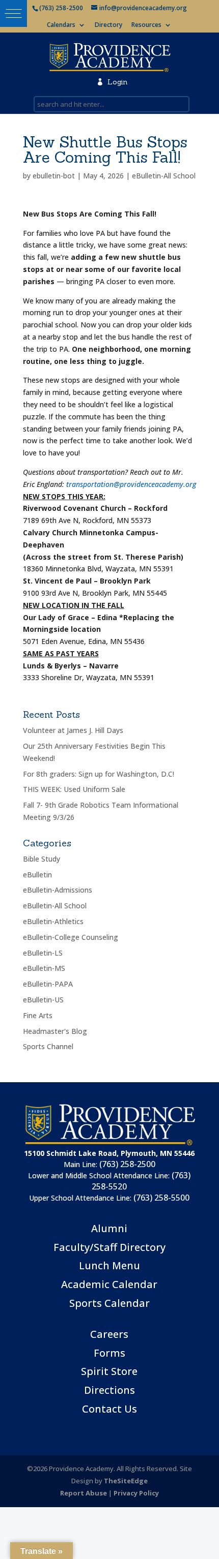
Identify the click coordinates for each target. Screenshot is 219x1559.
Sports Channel (48, 1046)
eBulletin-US (43, 999)
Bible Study (41, 859)
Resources (146, 25)
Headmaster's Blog (55, 1031)
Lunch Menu (109, 1265)
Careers (109, 1334)
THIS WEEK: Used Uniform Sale (74, 789)
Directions (109, 1390)
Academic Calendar (109, 1284)
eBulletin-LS (43, 953)
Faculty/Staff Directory (109, 1247)
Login (111, 81)
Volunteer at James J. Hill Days (73, 730)
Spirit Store (109, 1371)
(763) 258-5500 (161, 1197)
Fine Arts (37, 1015)
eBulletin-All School (164, 175)
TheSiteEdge (126, 1480)
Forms (109, 1353)
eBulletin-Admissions (57, 890)
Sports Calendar (109, 1303)
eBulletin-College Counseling (70, 937)
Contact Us (109, 1409)
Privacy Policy (136, 1492)
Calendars (61, 25)
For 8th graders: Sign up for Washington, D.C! (98, 774)
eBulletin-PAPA (48, 984)
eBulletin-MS (44, 968)
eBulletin (37, 874)
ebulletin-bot (54, 175)
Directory (108, 25)
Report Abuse (83, 1492)
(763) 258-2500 (127, 1164)
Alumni (109, 1228)
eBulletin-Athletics (53, 921)
